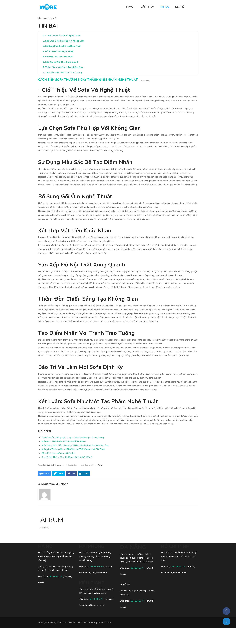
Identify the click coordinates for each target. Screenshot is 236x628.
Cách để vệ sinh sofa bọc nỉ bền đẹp (58, 453)
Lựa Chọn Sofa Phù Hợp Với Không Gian (64, 41)
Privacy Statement (86, 622)
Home (44, 18)
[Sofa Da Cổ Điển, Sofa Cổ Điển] (48, 6)
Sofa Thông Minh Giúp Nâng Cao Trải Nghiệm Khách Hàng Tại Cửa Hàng (74, 445)
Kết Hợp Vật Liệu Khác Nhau (59, 56)
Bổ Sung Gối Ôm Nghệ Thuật (59, 51)
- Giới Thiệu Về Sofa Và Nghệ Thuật (62, 35)
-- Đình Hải (144, 80)
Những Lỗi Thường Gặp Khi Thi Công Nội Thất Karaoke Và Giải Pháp (73, 449)
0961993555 (96, 566)
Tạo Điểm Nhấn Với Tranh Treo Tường (63, 72)
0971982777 (56, 576)
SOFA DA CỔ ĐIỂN (66, 622)
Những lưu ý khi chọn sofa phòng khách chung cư (63, 441)
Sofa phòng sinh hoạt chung (54, 465)
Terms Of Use (104, 622)
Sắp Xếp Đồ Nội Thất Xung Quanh (61, 62)
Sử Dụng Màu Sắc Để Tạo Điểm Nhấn (63, 46)
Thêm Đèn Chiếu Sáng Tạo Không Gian (64, 67)
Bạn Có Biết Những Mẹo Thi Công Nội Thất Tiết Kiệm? (66, 457)
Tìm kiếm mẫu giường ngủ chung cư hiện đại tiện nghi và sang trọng (72, 437)
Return (100, 465)
